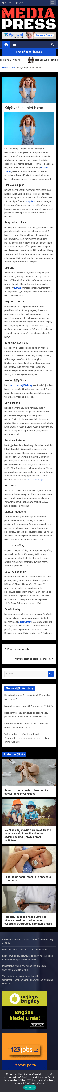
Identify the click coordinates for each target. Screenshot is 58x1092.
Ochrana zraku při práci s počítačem (33, 658)
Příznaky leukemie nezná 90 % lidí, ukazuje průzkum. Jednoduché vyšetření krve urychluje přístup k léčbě (28, 920)
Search (51, 674)
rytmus (17, 288)
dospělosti (31, 201)
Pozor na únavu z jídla (18, 649)
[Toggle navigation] (14, 44)
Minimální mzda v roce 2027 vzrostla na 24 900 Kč (28, 706)
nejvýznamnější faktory (21, 385)
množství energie (35, 479)
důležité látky (24, 622)
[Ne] (54, 1081)
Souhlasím (30, 1087)
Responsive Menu (53, 2)
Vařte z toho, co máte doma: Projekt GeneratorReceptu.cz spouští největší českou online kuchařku (26, 738)
